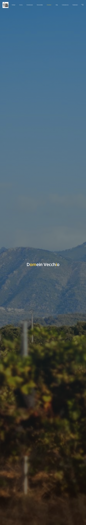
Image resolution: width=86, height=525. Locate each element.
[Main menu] (82, 4)
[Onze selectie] (9, 5)
